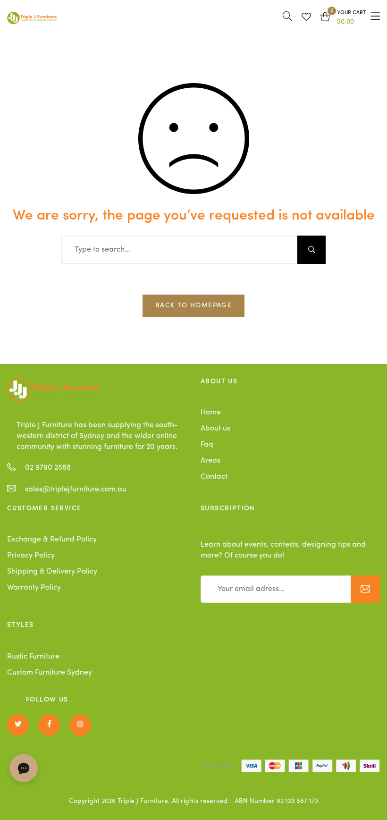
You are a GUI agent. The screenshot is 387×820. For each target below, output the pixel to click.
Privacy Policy (31, 555)
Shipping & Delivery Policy (52, 571)
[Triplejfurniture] (53, 389)
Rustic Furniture (33, 656)
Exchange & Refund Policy (52, 539)
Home (211, 412)
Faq (207, 444)
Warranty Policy (34, 588)
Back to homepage (193, 305)
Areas (210, 461)
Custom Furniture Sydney (49, 672)
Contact (214, 477)
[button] (343, 17)
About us (215, 428)
